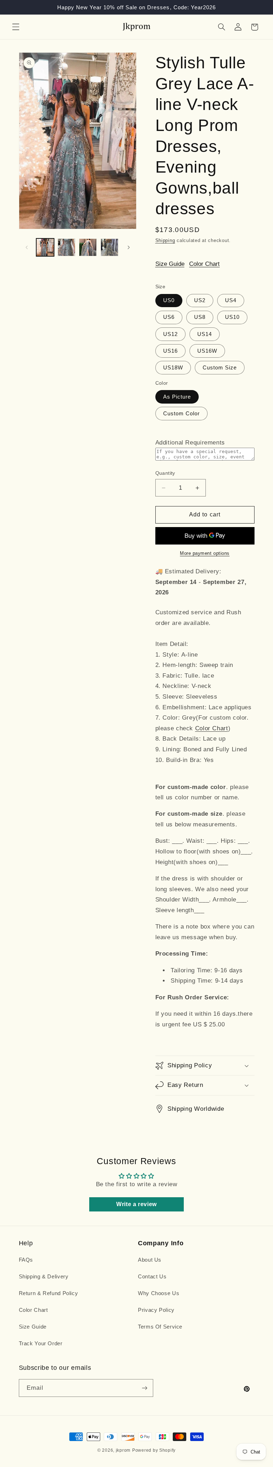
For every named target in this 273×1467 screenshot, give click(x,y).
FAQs (26, 1260)
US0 (169, 300)
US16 (170, 351)
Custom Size (220, 367)
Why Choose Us (158, 1293)
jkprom (123, 1450)
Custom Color (181, 413)
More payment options (205, 553)
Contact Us (152, 1276)
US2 (199, 300)
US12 (170, 334)
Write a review (136, 1204)
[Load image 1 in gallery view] (45, 247)
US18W (173, 367)
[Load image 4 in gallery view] (109, 247)
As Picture (177, 397)
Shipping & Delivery (44, 1276)
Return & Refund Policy (48, 1293)
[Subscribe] (144, 1388)
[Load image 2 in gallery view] (66, 247)
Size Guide (169, 264)
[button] (15, 27)
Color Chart (204, 264)
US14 (204, 334)
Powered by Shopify (154, 1450)
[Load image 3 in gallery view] (88, 247)
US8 (199, 317)
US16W (207, 351)
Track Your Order (41, 1343)
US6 (169, 317)
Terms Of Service (160, 1327)
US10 (232, 317)
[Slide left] (26, 247)
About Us (149, 1260)
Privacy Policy (156, 1310)
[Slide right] (128, 247)
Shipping (165, 240)
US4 (230, 300)
